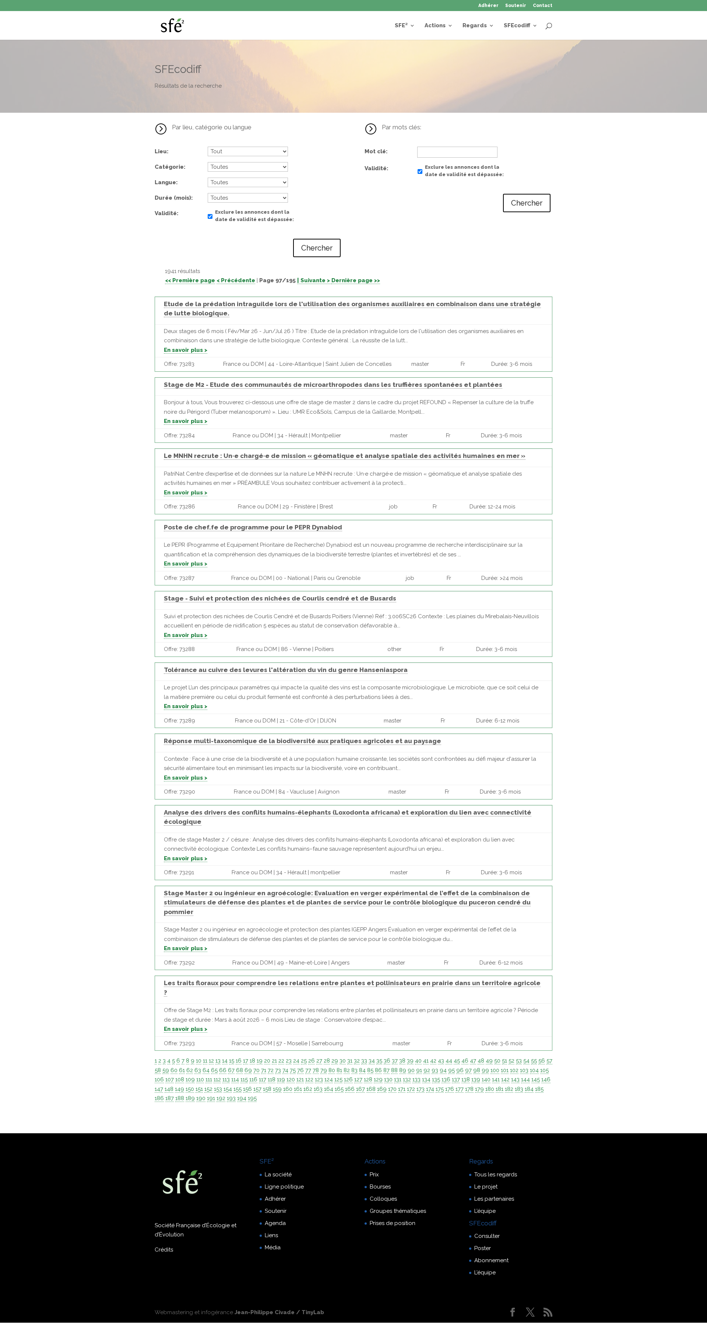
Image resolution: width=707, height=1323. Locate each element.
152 (208, 1089)
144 (525, 1079)
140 (486, 1079)
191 (211, 1098)
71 (263, 1070)
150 (190, 1089)
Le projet (485, 1186)
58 (158, 1070)
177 (459, 1089)
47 (473, 1060)
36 (387, 1060)
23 (289, 1060)
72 (271, 1070)
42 (433, 1060)
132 (407, 1079)
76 (300, 1070)
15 (231, 1060)
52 (511, 1060)
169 (382, 1089)
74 (285, 1070)
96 (460, 1070)
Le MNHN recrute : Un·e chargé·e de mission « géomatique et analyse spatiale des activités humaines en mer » (344, 455)
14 (225, 1060)
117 (262, 1079)
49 (489, 1060)
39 (410, 1060)
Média (273, 1247)
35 (379, 1060)
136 (446, 1079)
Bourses (380, 1186)
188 (179, 1098)
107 (169, 1079)
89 (402, 1070)
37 (395, 1060)
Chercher (317, 248)
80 (331, 1070)
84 (362, 1070)
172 (411, 1089)
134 (426, 1079)
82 (347, 1070)
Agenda (275, 1223)
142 (505, 1079)
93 (435, 1070)
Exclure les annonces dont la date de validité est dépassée (253, 215)
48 (481, 1060)
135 (436, 1079)
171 (401, 1089)
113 (226, 1079)
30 (343, 1060)
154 (228, 1089)
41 (426, 1060)
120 (290, 1079)
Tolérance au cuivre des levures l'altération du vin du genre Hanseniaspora (286, 669)
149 (179, 1089)
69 (248, 1070)
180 (489, 1089)
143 (515, 1079)
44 (449, 1060)
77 (308, 1070)
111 (208, 1079)
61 (182, 1070)
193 (231, 1098)
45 (457, 1060)
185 (539, 1089)
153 (218, 1089)
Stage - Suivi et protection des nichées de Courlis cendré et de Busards (280, 598)
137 (456, 1079)
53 (519, 1060)
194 (241, 1098)
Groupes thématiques (398, 1211)
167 (360, 1089)
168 (371, 1089)
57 (549, 1060)
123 (319, 1079)
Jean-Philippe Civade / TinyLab (279, 1312)
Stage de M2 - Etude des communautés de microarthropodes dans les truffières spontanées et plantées (333, 384)
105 (544, 1070)
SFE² (401, 26)
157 (257, 1089)
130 (388, 1079)
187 (169, 1098)
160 (287, 1089)
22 (281, 1060)
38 (402, 1060)
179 (479, 1089)
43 (441, 1060)
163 (318, 1089)
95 (451, 1070)
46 (464, 1060)
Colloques (383, 1199)
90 (411, 1070)
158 (267, 1089)
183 (519, 1089)
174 (430, 1089)
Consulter (487, 1236)
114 (235, 1079)
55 (534, 1060)
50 (497, 1060)
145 (535, 1079)
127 (358, 1079)
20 (267, 1060)
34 (372, 1060)
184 (529, 1089)
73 (278, 1070)
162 (307, 1089)
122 (309, 1079)
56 (541, 1060)
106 (159, 1079)
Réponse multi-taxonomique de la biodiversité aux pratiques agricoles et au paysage (302, 741)
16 (239, 1060)
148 (169, 1089)
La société (278, 1174)
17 (245, 1060)
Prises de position (392, 1223)
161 (298, 1089)
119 (281, 1079)
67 (231, 1070)
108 (179, 1079)
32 (357, 1060)
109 (190, 1079)
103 (524, 1070)
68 (239, 1070)
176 (449, 1089)
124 (328, 1079)
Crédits (164, 1249)
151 (199, 1089)
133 (416, 1079)
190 (200, 1098)
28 (327, 1060)
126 (348, 1079)
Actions (435, 26)
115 (244, 1079)
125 (338, 1079)
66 (222, 1070)
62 (189, 1070)
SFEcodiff (517, 26)
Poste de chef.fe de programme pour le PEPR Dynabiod (253, 527)
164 (328, 1089)
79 (323, 1070)
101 (505, 1070)
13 (218, 1060)
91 (419, 1070)
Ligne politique (284, 1186)
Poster (482, 1248)
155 (237, 1089)
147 (159, 1089)
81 (339, 1070)
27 (319, 1060)
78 (316, 1070)
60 (173, 1070)
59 (165, 1070)
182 (509, 1089)
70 (256, 1070)
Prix (374, 1174)
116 (253, 1079)
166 (350, 1089)
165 (339, 1089)
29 (334, 1060)
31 (349, 1060)
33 (364, 1060)
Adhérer (488, 5)
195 (252, 1098)
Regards (474, 26)
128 (368, 1079)
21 (274, 1060)
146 (546, 1079)
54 (526, 1060)
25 (304, 1060)
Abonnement (491, 1260)
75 (293, 1070)
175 (440, 1089)
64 (206, 1070)
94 (443, 1070)
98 (476, 1070)
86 (378, 1070)
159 (277, 1089)
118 (271, 1079)
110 (200, 1079)
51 (504, 1060)
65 (214, 1070)
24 (296, 1060)
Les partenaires (494, 1199)
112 (217, 1079)
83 (354, 1070)
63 (197, 1070)
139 (475, 1079)
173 (420, 1089)
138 (465, 1079)
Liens (271, 1235)
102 (514, 1070)
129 (378, 1079)
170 (392, 1089)
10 (198, 1060)
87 (386, 1070)
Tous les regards (495, 1174)
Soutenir (515, 5)
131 (397, 1079)
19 (260, 1060)
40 (418, 1060)
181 (499, 1089)
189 (190, 1098)
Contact (542, 5)
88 (394, 1070)
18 (252, 1060)
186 (159, 1098)
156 (247, 1089)
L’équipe (485, 1211)
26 (311, 1060)
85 (370, 1070)
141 (496, 1079)
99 (485, 1070)
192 (221, 1098)
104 (534, 1070)
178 (469, 1089)
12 (211, 1060)
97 (468, 1070)
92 (426, 1070)
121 (300, 1079)
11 (205, 1060)
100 (494, 1070)
